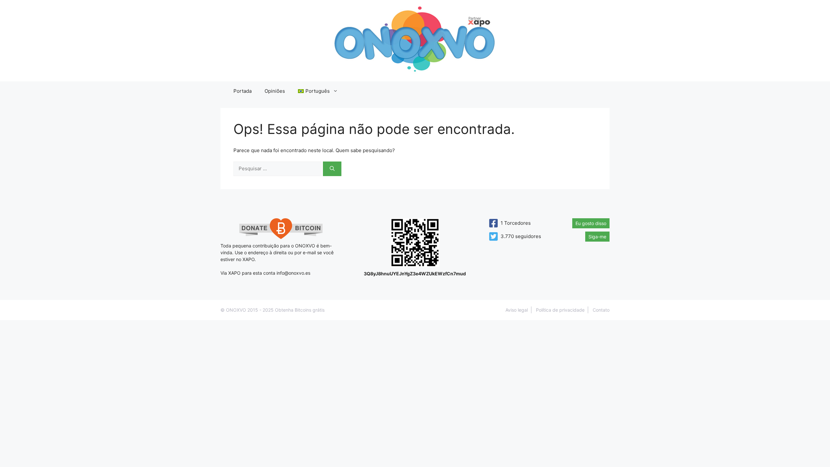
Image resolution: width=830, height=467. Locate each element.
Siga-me (597, 236)
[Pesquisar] (332, 169)
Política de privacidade (560, 310)
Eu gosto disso (590, 223)
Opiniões (275, 91)
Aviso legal (516, 310)
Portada (242, 91)
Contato (601, 310)
